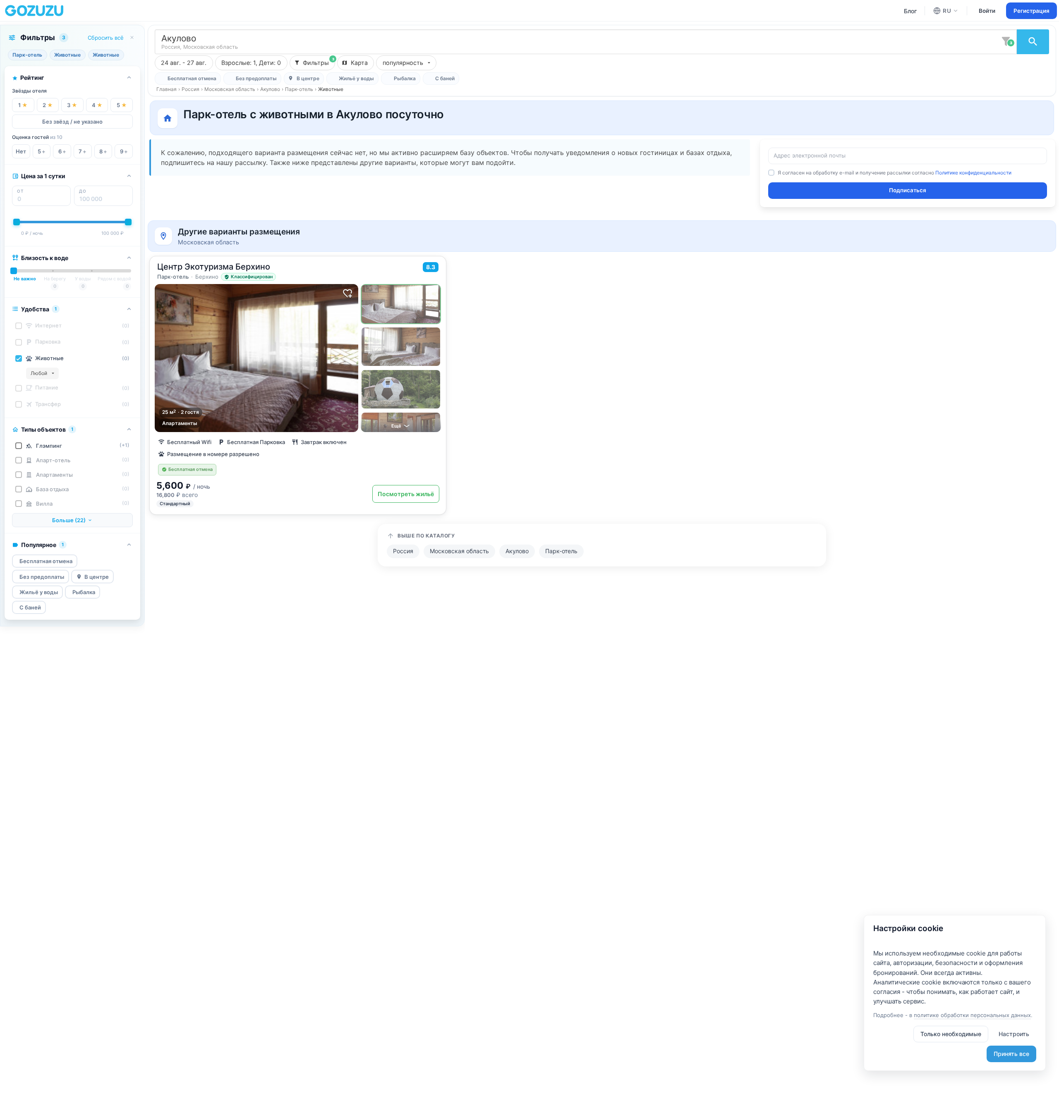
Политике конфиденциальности (973, 173)
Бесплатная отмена (45, 561)
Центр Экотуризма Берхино (213, 267)
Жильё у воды (38, 592)
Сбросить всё (106, 37)
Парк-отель (299, 89)
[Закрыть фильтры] (132, 38)
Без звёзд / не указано (72, 121)
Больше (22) (69, 520)
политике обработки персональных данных (972, 1015)
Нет (21, 151)
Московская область (229, 89)
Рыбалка (83, 592)
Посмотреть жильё (406, 493)
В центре (96, 576)
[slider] (16, 222)
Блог (910, 10)
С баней (30, 607)
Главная (166, 89)
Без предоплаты (41, 576)
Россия (190, 89)
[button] (42, 373)
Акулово (270, 89)
